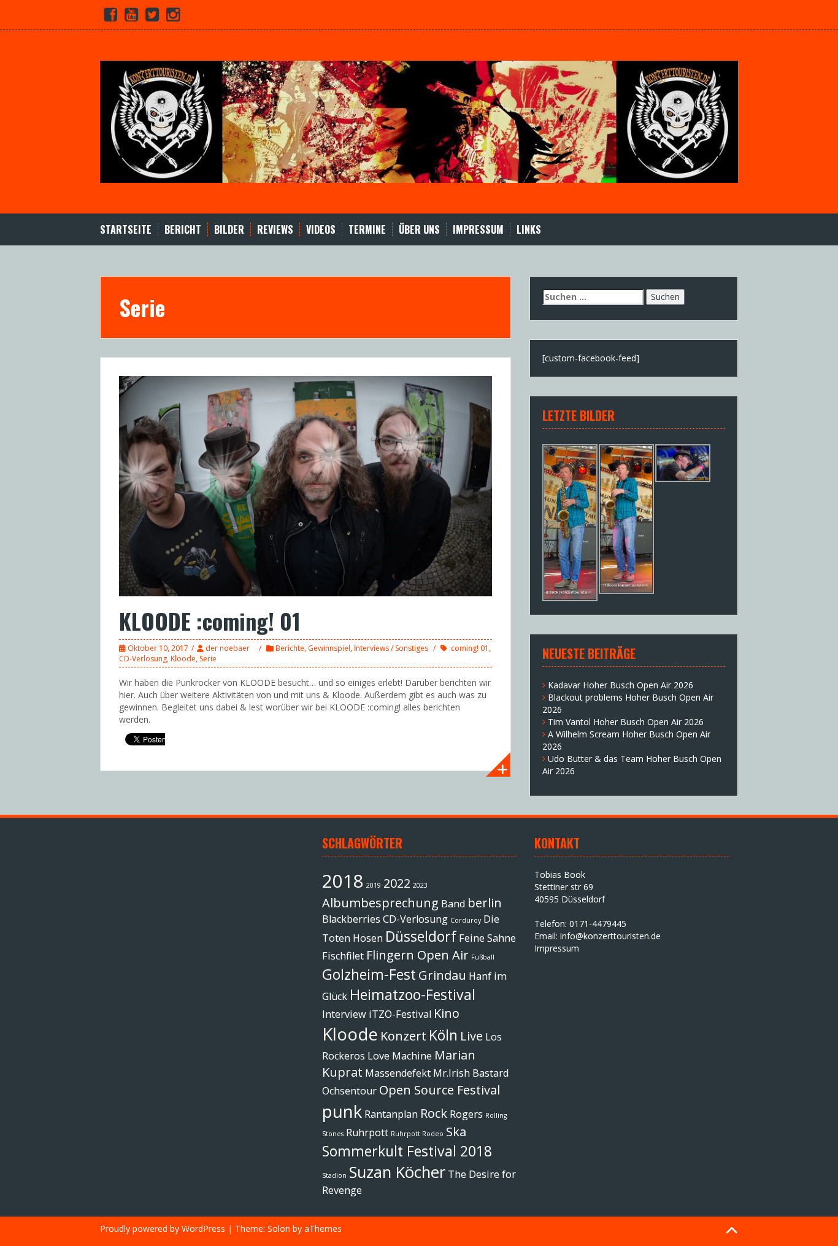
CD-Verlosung (143, 658)
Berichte (289, 648)
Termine (367, 230)
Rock (433, 1113)
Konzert (403, 1036)
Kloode (183, 658)
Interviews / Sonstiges (391, 648)
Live (471, 1036)
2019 (373, 885)
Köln (443, 1035)
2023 (420, 885)
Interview (344, 1014)
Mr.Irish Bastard (471, 1073)
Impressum (478, 230)
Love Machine (399, 1056)
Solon (278, 1228)
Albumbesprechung (380, 902)
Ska (456, 1131)
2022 (396, 883)
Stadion (334, 1175)
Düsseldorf (420, 936)
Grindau (442, 975)
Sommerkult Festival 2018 (407, 1151)
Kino (446, 1013)
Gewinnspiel (329, 648)
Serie (208, 658)
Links (529, 230)
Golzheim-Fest (369, 974)
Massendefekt (398, 1073)
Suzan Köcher (397, 1172)
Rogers (466, 1114)
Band (453, 903)
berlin (484, 902)
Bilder (229, 230)
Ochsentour (349, 1091)
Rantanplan (391, 1114)
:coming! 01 (469, 648)
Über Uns (419, 230)
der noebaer (228, 648)
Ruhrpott (367, 1132)
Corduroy (465, 920)
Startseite (126, 230)
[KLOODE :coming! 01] (305, 485)
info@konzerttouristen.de (610, 936)
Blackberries (351, 919)
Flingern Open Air (417, 955)
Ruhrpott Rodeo (417, 1133)
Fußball (482, 957)
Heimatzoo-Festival (412, 994)
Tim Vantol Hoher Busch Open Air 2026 (626, 722)
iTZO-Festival (400, 1014)
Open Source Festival (439, 1090)
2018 (343, 881)
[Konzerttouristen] (419, 120)
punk (342, 1111)
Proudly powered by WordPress (162, 1228)
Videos (321, 230)
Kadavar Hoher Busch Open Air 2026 (620, 685)
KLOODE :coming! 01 (210, 620)
